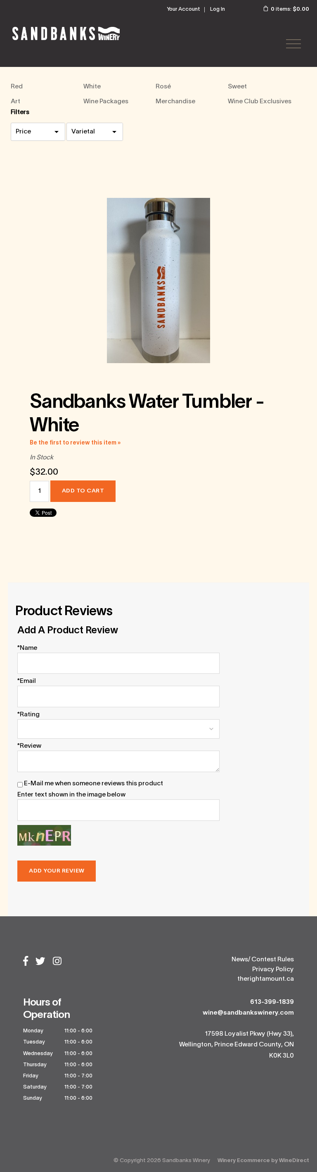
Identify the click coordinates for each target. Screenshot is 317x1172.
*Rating (28, 715)
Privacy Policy (273, 969)
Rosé (163, 87)
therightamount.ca (265, 979)
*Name (27, 648)
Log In (217, 9)
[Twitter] (40, 962)
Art (15, 102)
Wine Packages (105, 102)
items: (290, 9)
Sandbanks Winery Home (66, 33)
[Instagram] (57, 962)
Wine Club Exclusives (259, 102)
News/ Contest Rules (263, 960)
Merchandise (175, 102)
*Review (29, 746)
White (92, 87)
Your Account (183, 9)
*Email (26, 681)
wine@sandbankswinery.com (248, 1013)
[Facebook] (25, 962)
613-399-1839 (272, 1002)
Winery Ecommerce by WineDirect (263, 1160)
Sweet (237, 87)
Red (17, 87)
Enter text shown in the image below (71, 795)
